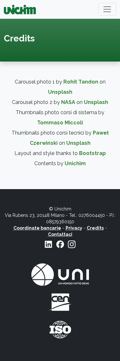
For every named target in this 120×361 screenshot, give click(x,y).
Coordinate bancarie (37, 228)
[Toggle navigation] (107, 9)
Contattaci (60, 234)
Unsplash (60, 92)
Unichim (75, 163)
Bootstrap (92, 153)
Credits (95, 228)
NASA (68, 102)
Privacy (74, 228)
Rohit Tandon (80, 82)
